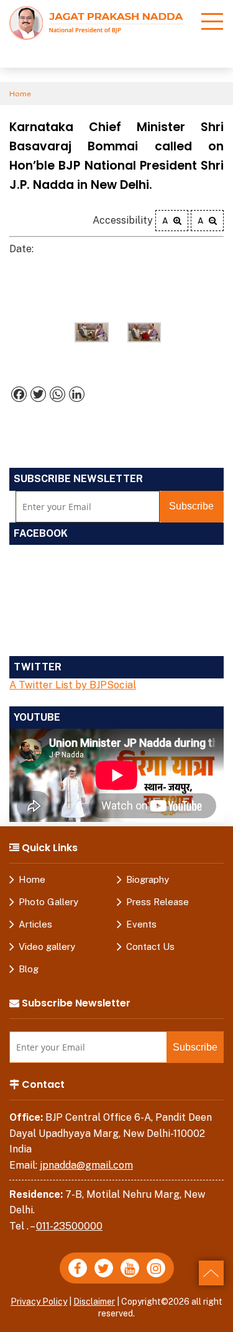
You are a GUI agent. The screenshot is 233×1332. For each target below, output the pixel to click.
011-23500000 (69, 1226)
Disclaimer (94, 1302)
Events (141, 924)
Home (20, 93)
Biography (147, 879)
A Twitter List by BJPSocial (72, 685)
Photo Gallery (48, 901)
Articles (35, 924)
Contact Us (150, 946)
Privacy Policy (39, 1302)
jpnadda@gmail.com (86, 1165)
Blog (29, 969)
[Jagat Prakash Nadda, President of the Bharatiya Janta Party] (96, 22)
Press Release (157, 901)
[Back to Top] (211, 1273)
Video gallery (47, 946)
